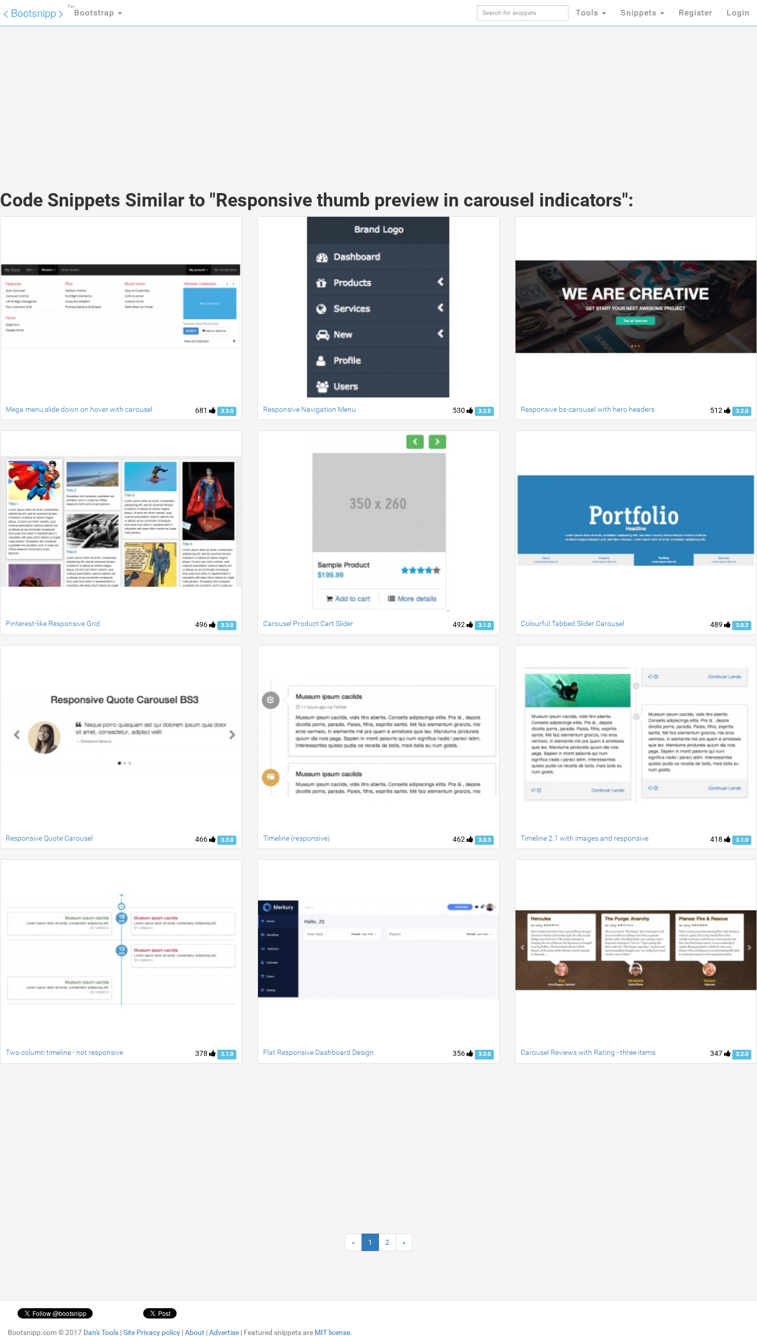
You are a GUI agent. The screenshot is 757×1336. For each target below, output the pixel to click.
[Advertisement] (301, 98)
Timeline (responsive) (296, 838)
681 (202, 410)
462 (460, 839)
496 (202, 624)
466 (202, 839)
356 (460, 1053)
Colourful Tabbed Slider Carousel (572, 623)
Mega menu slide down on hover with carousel (79, 409)
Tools (588, 13)
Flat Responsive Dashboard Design (318, 1052)
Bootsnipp (33, 12)
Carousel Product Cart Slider (308, 623)
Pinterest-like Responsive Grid (53, 623)
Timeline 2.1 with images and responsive (584, 838)
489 (717, 624)
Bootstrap (92, 11)
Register (695, 13)
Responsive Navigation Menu (309, 409)
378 (202, 1053)
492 (460, 624)
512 (717, 410)
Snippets (640, 13)
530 (460, 410)
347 (717, 1053)
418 (717, 839)
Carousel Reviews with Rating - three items (588, 1052)
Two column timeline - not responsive (64, 1052)
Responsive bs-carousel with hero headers (588, 409)
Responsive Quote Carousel (49, 838)
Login (738, 13)
